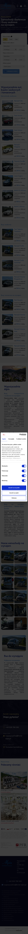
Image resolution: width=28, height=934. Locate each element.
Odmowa (14, 498)
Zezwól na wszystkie (14, 487)
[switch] (24, 471)
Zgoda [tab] (4, 439)
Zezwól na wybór (14, 493)
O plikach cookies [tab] (21, 439)
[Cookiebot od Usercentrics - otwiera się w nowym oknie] (19, 435)
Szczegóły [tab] (11, 439)
